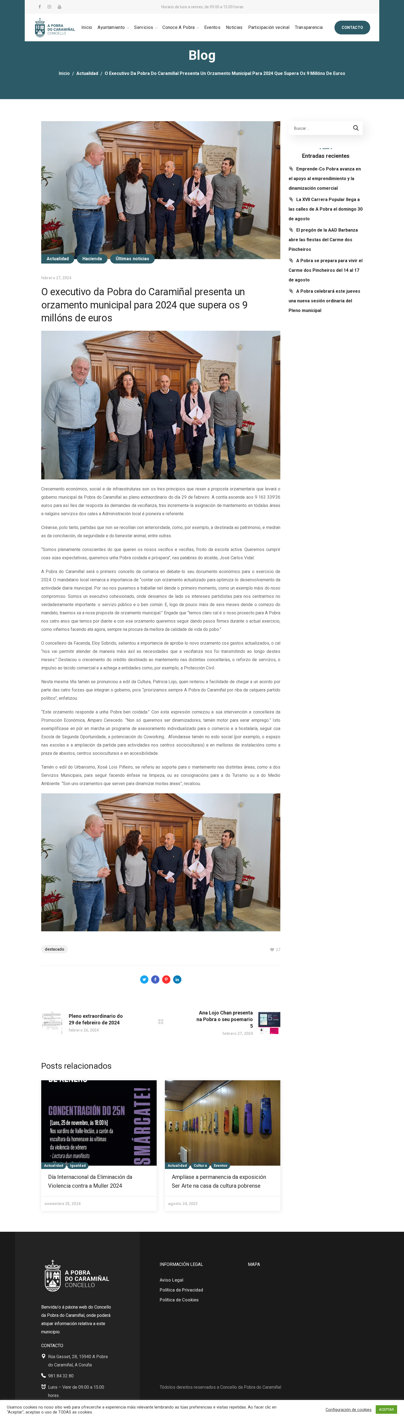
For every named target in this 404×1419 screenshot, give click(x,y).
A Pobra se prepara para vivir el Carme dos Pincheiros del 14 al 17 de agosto (326, 270)
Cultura (200, 1165)
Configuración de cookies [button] (349, 1409)
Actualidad (87, 73)
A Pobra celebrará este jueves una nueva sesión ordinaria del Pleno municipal (324, 301)
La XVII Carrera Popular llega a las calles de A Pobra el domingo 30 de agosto (326, 209)
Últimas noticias (133, 258)
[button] (352, 27)
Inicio (64, 73)
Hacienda (92, 258)
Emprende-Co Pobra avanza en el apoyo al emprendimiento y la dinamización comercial (325, 178)
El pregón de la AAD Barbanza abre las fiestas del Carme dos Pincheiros (323, 239)
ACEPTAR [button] (386, 1409)
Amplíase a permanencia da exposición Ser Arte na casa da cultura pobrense (219, 1181)
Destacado (54, 949)
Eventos (221, 1165)
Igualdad (78, 1165)
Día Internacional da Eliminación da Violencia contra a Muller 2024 (90, 1181)
